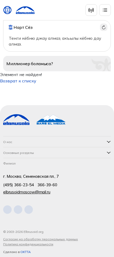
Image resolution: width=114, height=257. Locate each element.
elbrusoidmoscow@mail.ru (26, 191)
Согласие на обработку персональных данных (40, 239)
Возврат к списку (18, 80)
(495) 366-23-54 (18, 185)
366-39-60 (47, 185)
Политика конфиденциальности (28, 244)
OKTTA (25, 252)
